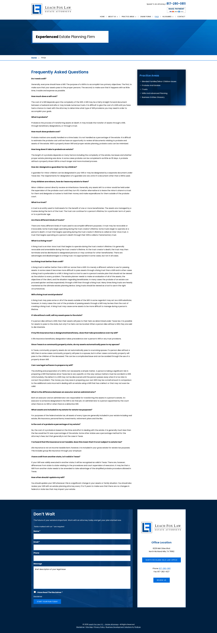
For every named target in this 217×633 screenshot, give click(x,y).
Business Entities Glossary (153, 97)
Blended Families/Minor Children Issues (159, 81)
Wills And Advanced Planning (154, 93)
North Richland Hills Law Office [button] (161, 560)
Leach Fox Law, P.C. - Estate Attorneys (103, 624)
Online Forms (145, 17)
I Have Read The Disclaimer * (50, 592)
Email (37, 542)
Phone (36, 553)
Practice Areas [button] (128, 17)
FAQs (157, 17)
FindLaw (137, 627)
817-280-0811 (176, 4)
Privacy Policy (99, 627)
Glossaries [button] (166, 17)
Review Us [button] (161, 580)
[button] (214, 616)
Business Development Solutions (119, 627)
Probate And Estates (151, 85)
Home (102, 17)
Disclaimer (38, 596)
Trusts (144, 89)
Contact (181, 17)
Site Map (89, 627)
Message (38, 564)
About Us (112, 17)
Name (37, 531)
